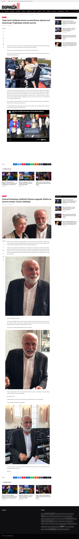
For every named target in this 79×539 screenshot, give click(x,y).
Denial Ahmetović (57, 516)
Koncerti (54, 11)
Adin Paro (42, 513)
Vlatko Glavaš (59, 529)
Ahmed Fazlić (58, 513)
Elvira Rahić (53, 518)
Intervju (48, 11)
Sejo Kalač (53, 526)
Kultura (39, 11)
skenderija (57, 526)
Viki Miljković (52, 529)
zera (63, 529)
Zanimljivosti (61, 11)
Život (44, 11)
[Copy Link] (3, 47)
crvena (47, 516)
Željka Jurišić (67, 529)
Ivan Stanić (59, 521)
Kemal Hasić (67, 521)
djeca (62, 516)
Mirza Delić (57, 523)
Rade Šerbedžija (43, 526)
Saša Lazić (48, 526)
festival (75, 518)
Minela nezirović (51, 523)
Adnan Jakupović (50, 513)
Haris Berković (50, 521)
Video (67, 11)
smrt (66, 526)
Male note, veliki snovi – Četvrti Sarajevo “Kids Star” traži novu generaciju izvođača (25, 183)
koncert (71, 521)
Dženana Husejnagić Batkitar (45, 518)
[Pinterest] (3, 41)
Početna (7, 11)
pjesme (75, 523)
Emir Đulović (69, 518)
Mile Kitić (46, 523)
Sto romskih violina (70, 526)
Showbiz (18, 11)
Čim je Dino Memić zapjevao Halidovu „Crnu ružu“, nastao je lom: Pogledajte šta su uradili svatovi (9, 183)
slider (62, 526)
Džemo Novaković (69, 516)
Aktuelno (12, 11)
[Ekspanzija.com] (10, 6)
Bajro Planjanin (71, 513)
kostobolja (42, 523)
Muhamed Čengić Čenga (63, 523)
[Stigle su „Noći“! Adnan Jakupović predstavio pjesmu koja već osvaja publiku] (43, 176)
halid (43, 521)
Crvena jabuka (51, 516)
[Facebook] (3, 32)
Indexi (56, 521)
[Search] (77, 11)
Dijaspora (29, 11)
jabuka (63, 521)
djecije (65, 516)
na (69, 523)
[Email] (3, 44)
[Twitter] (3, 35)
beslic (43, 516)
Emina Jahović (62, 518)
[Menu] (2, 11)
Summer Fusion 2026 (44, 529)
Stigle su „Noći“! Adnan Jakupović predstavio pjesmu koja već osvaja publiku (43, 183)
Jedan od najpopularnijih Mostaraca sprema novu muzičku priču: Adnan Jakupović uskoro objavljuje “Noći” (21, 1)
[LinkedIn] (3, 38)
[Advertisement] (29, 36)
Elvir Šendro (57, 518)
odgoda (72, 523)
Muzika (23, 11)
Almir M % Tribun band (64, 513)
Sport (34, 11)
